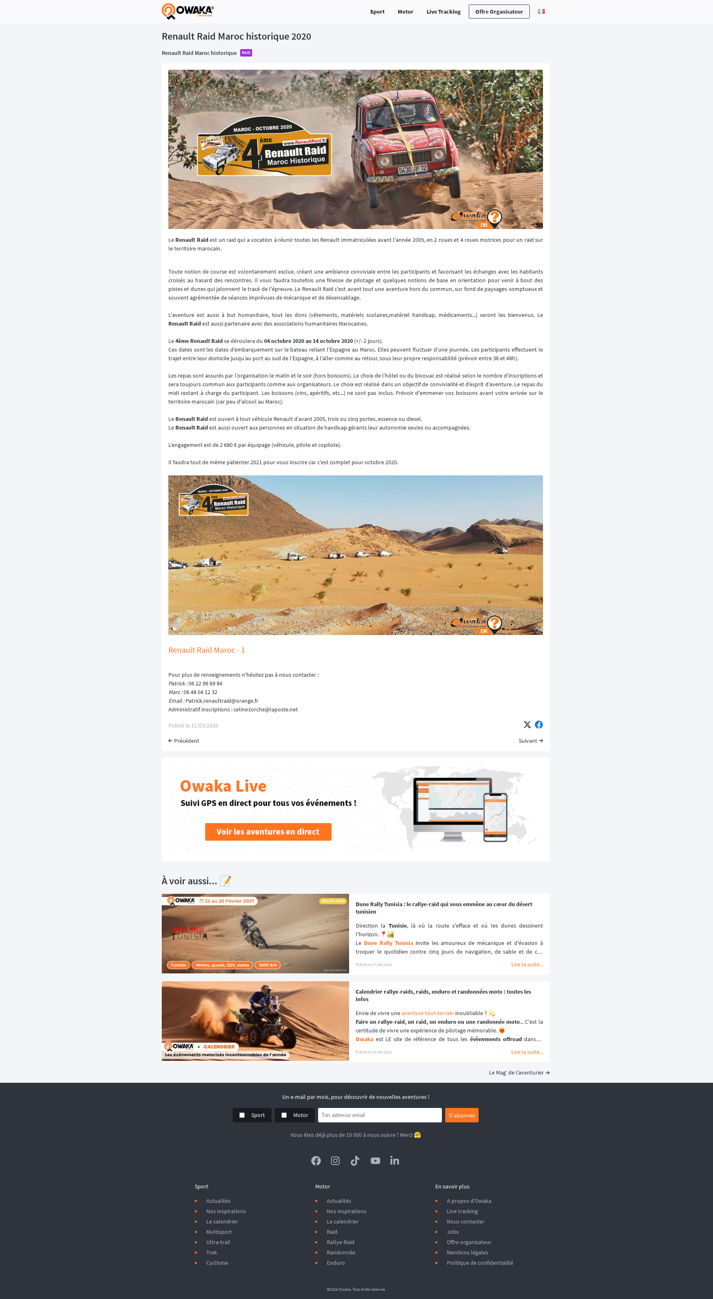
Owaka (364, 1039)
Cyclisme (217, 1262)
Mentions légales (467, 1252)
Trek (211, 1252)
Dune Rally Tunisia (388, 943)
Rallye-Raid (340, 1242)
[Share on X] (527, 725)
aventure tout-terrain (427, 1013)
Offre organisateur (499, 11)
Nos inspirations (226, 1211)
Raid (332, 1231)
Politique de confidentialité (480, 1262)
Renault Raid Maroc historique (199, 53)
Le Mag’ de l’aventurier (516, 1072)
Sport (377, 11)
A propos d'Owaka (469, 1201)
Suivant (528, 740)
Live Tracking (443, 11)
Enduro (336, 1262)
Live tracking (462, 1211)
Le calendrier (222, 1221)
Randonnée (341, 1252)
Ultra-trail (218, 1242)
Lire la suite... (527, 964)
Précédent (186, 740)
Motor (405, 11)
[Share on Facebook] (539, 725)
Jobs (453, 1231)
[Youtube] (375, 1161)
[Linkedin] (395, 1161)
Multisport (219, 1231)
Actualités (218, 1201)
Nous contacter (465, 1221)
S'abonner (462, 1115)
